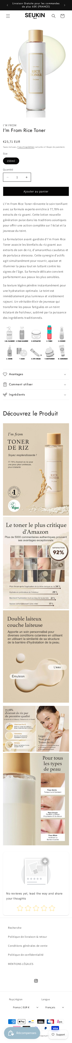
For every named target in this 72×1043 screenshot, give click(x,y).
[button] (8, 16)
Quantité (8, 169)
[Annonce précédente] (7, 5)
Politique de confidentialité (26, 954)
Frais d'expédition (25, 147)
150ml (11, 161)
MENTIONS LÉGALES (20, 964)
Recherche (14, 927)
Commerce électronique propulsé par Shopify (43, 1035)
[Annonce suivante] (64, 5)
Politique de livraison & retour (27, 936)
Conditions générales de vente (27, 945)
